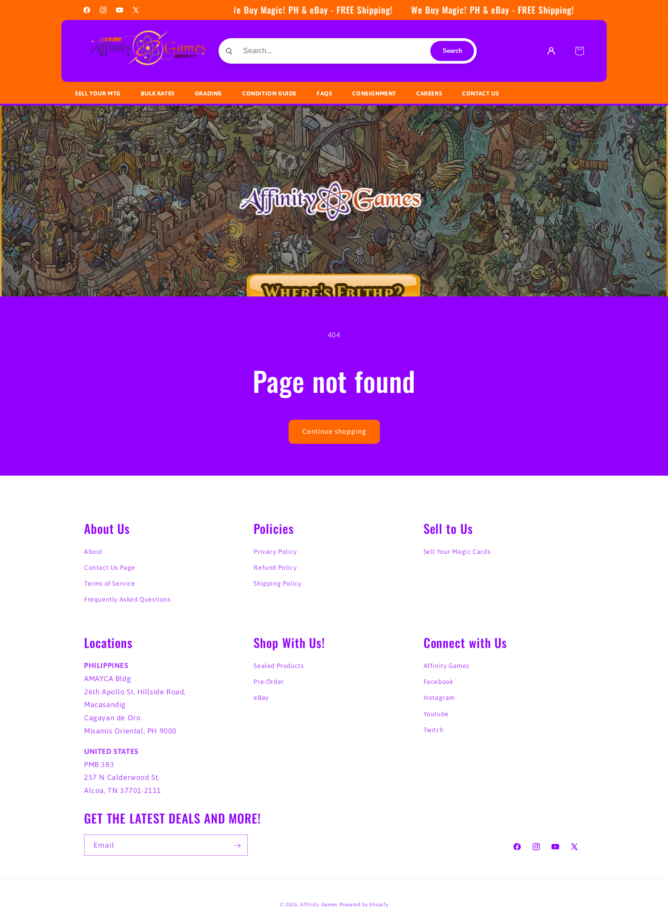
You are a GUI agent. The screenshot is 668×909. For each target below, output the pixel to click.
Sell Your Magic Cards (457, 551)
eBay (261, 698)
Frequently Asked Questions (127, 599)
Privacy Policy (275, 551)
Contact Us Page (109, 567)
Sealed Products (279, 665)
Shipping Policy (277, 583)
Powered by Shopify (364, 904)
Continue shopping (334, 431)
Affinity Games (446, 665)
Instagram (439, 698)
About (93, 551)
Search (452, 50)
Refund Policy (275, 567)
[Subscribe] (237, 845)
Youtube (436, 714)
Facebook (439, 681)
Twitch (434, 729)
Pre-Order (269, 681)
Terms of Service (109, 583)
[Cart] (579, 51)
